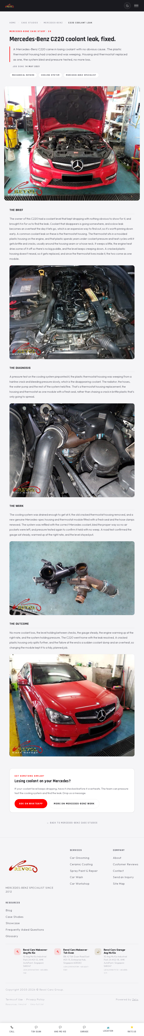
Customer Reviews (125, 864)
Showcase (13, 923)
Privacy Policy (35, 999)
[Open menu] (136, 5)
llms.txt (22, 1004)
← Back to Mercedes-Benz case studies (72, 822)
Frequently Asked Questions (25, 929)
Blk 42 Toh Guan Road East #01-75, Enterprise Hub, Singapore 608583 (76, 959)
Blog (9, 910)
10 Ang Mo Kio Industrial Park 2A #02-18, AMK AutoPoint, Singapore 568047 (115, 961)
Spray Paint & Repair (84, 870)
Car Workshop (80, 883)
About (117, 857)
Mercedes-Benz (53, 22)
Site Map (119, 883)
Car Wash (76, 877)
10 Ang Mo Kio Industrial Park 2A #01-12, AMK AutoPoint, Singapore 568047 (34, 961)
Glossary (12, 936)
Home (12, 22)
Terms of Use (14, 999)
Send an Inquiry (123, 877)
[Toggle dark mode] (127, 5)
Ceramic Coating (81, 864)
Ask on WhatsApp (31, 803)
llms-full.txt (37, 1004)
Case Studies (29, 22)
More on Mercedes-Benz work (74, 803)
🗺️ (108, 1029)
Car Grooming (80, 857)
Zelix (135, 999)
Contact (118, 870)
